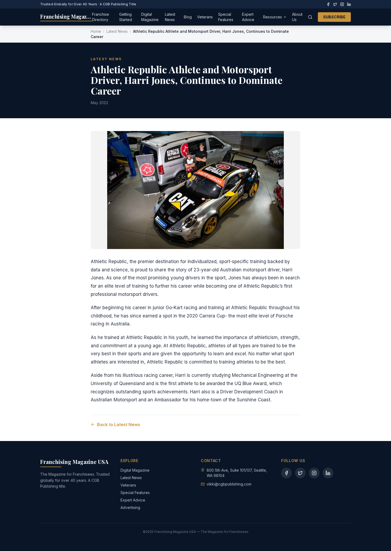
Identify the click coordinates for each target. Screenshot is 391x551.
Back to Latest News (118, 424)
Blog (188, 17)
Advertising (130, 507)
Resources (272, 17)
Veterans (205, 17)
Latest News (170, 17)
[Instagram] (342, 4)
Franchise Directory (100, 17)
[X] (335, 4)
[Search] (310, 17)
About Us (297, 17)
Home (96, 31)
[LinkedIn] (349, 4)
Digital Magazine (150, 17)
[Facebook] (328, 4)
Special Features (225, 17)
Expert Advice (248, 17)
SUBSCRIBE (334, 17)
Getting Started (125, 17)
